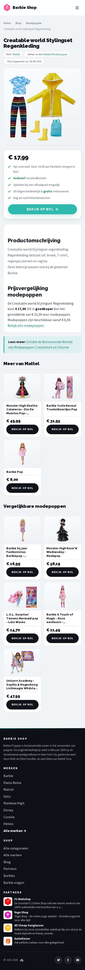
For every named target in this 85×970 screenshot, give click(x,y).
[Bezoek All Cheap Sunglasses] (7, 928)
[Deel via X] (58, 960)
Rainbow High (13, 803)
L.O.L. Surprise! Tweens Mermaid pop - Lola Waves (22, 618)
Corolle (9, 817)
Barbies (9, 875)
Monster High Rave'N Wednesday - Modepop (61, 552)
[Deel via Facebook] (68, 960)
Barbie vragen (13, 882)
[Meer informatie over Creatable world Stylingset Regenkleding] (42, 106)
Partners (10, 868)
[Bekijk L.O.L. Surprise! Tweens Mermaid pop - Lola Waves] (22, 596)
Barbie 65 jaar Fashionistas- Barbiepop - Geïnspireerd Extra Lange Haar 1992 (20, 556)
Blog (7, 862)
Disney (8, 810)
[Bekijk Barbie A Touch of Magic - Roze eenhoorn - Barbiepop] (62, 596)
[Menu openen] (77, 7)
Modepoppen (34, 23)
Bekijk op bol (40, 209)
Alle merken (12, 855)
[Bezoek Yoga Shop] (7, 915)
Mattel (16, 54)
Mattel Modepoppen (56, 54)
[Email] (78, 960)
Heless (8, 824)
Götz (7, 796)
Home (7, 23)
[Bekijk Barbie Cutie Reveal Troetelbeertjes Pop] (62, 387)
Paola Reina (12, 782)
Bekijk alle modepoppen (26, 325)
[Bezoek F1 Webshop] (7, 901)
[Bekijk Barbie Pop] (22, 454)
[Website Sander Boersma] (22, 960)
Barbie (8, 776)
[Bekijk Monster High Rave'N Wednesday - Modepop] (62, 530)
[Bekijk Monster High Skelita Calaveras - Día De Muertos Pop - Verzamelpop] (22, 387)
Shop (18, 23)
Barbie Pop (14, 471)
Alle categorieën (15, 848)
